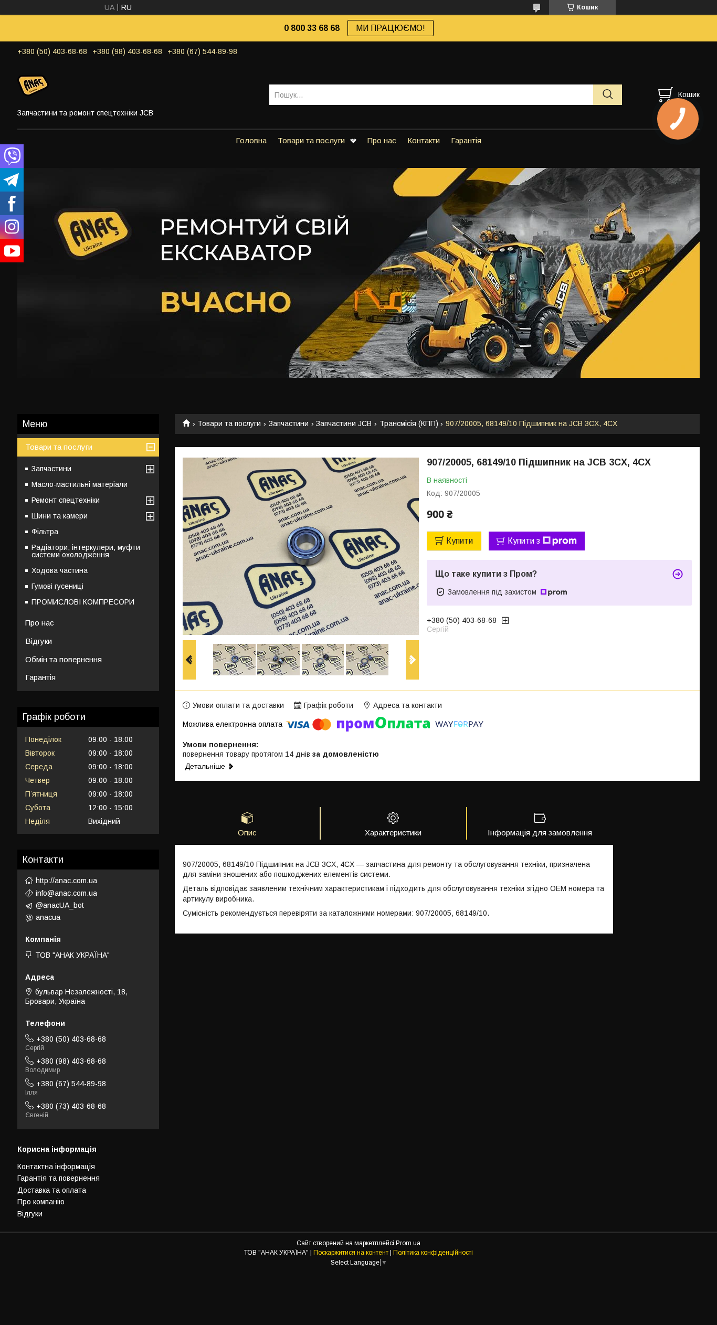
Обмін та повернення (63, 659)
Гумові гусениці (57, 586)
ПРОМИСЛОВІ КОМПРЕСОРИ (82, 602)
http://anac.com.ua (66, 880)
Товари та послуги (311, 140)
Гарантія (466, 140)
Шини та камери (59, 516)
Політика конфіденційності (433, 1252)
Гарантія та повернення (58, 1178)
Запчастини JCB (344, 423)
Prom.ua (408, 1243)
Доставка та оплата (51, 1190)
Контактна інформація (56, 1166)
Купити (459, 540)
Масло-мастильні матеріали (79, 484)
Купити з (524, 540)
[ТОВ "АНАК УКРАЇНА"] (136, 85)
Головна (251, 140)
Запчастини (289, 423)
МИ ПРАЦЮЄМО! (390, 28)
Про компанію (41, 1201)
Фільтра (44, 531)
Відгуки (38, 641)
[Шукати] (607, 94)
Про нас (381, 140)
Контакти (423, 140)
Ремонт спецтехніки (65, 500)
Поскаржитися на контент (350, 1252)
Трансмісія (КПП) (408, 423)
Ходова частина (59, 570)
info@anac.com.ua (66, 893)
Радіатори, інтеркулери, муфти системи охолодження (85, 551)
